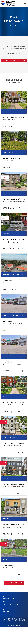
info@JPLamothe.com (13, 604)
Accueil (5, 60)
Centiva (17, 625)
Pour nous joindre (18, 60)
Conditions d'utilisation (16, 621)
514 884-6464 (9, 603)
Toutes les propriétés (14, 582)
